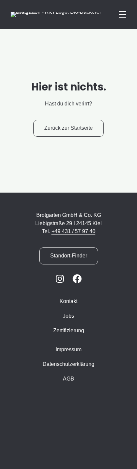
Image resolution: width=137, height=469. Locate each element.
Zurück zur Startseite (68, 128)
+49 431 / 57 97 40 (73, 231)
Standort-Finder (68, 255)
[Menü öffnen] (122, 15)
